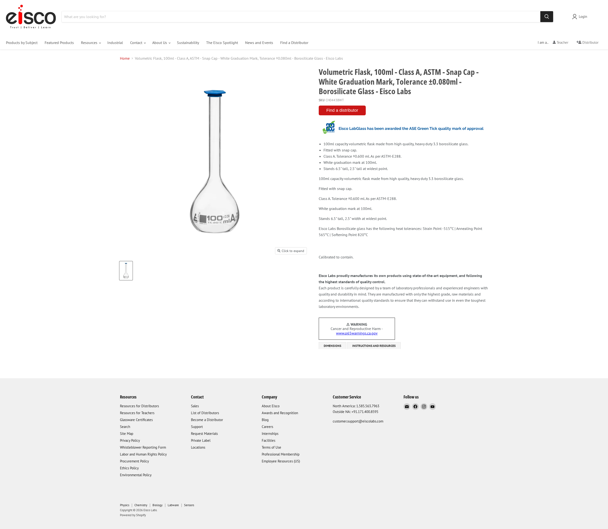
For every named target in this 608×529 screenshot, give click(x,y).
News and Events (259, 42)
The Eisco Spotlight (222, 42)
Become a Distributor (207, 419)
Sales (195, 406)
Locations (198, 447)
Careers (267, 426)
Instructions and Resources (374, 346)
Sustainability (188, 42)
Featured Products (59, 42)
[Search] (546, 16)
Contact (136, 42)
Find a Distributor (294, 42)
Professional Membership (280, 454)
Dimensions (332, 346)
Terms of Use (271, 447)
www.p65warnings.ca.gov (357, 333)
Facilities (268, 440)
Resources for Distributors (139, 406)
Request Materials (204, 433)
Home (125, 58)
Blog (265, 419)
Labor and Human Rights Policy (143, 454)
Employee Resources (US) (281, 461)
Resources (89, 42)
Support (197, 426)
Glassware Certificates (136, 419)
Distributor (589, 42)
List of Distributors (205, 413)
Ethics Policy (129, 468)
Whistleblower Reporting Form (143, 447)
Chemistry (140, 505)
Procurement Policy (134, 461)
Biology (157, 505)
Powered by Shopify (133, 515)
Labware (173, 505)
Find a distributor (342, 110)
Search (125, 426)
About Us (160, 42)
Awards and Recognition (280, 413)
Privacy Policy (130, 440)
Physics (124, 505)
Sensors (189, 505)
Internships (270, 433)
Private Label (200, 440)
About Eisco (271, 406)
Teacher (562, 42)
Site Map (126, 433)
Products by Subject (22, 42)
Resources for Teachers (137, 413)
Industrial (115, 42)
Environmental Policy (136, 475)
